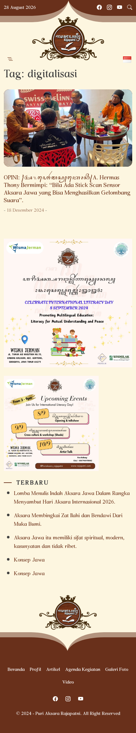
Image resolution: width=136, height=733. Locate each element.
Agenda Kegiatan (82, 670)
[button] (10, 59)
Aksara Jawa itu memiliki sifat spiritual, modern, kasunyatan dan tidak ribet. (69, 542)
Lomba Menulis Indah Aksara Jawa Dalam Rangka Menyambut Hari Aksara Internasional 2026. (72, 498)
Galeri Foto (116, 670)
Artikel (53, 670)
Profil (35, 670)
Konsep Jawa (29, 560)
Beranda (16, 670)
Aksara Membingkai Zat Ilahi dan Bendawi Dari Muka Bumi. (68, 520)
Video (68, 682)
